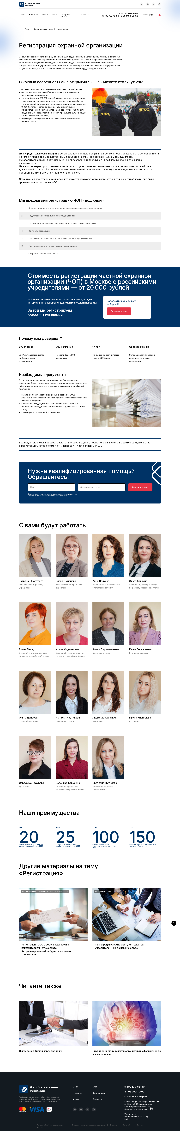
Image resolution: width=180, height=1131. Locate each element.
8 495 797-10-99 (110, 16)
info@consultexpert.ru (128, 13)
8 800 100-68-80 (129, 16)
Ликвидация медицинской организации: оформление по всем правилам (126, 1053)
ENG (145, 15)
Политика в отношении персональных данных (89, 1125)
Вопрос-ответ (65, 15)
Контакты (84, 15)
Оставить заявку (140, 487)
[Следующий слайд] (173, 923)
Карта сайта (127, 1125)
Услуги (45, 15)
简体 (151, 15)
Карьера (140, 1125)
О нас (21, 15)
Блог (54, 15)
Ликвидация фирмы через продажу (40, 1051)
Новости (33, 15)
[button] (119, 311)
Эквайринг (114, 1125)
